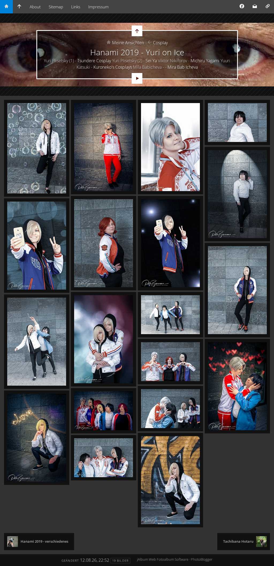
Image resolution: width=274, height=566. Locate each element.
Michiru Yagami (205, 61)
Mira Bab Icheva (183, 67)
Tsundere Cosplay (94, 61)
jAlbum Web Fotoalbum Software (162, 559)
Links (75, 6)
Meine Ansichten (128, 43)
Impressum (98, 6)
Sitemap (56, 6)
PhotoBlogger (201, 559)
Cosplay (160, 43)
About (35, 6)
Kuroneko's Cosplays (112, 67)
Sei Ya (151, 61)
